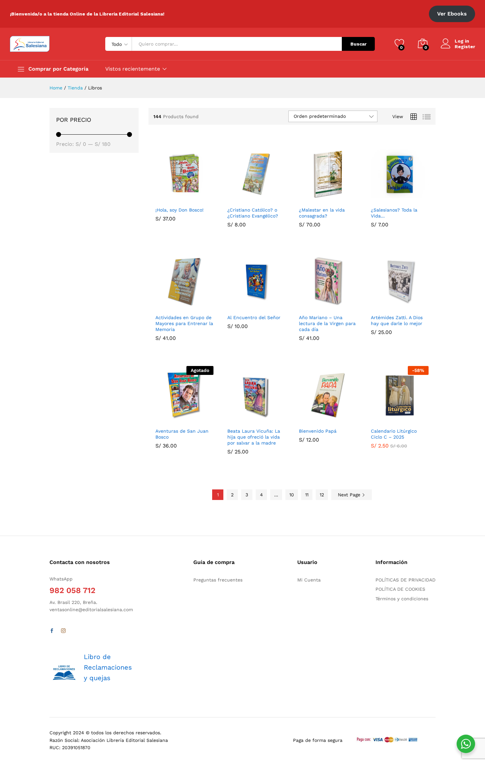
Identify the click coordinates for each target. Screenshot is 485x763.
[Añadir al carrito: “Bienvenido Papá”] (311, 420)
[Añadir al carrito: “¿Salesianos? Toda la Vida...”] (383, 199)
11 (306, 494)
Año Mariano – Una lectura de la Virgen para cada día (327, 323)
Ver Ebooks (452, 14)
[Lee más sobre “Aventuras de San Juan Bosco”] (168, 420)
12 (322, 494)
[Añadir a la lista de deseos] (198, 199)
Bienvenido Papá (318, 431)
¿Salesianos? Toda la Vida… (394, 212)
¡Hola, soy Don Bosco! (179, 210)
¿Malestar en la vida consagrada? (322, 212)
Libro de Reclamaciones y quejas (108, 667)
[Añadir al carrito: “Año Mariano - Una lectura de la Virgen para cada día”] (311, 306)
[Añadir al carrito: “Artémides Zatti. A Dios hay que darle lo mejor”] (383, 306)
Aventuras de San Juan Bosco (182, 434)
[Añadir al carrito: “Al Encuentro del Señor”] (239, 306)
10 (291, 494)
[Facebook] (51, 631)
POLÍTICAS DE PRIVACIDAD (405, 579)
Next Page (350, 494)
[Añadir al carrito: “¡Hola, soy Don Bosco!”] (168, 199)
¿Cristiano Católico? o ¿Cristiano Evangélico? (252, 212)
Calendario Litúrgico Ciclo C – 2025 (394, 434)
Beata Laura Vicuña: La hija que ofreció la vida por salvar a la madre (253, 437)
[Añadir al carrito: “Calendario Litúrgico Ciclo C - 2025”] (383, 420)
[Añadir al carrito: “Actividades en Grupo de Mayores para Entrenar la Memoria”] (168, 306)
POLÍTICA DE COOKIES (400, 589)
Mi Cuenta (309, 579)
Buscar (358, 44)
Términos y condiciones (401, 598)
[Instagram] (63, 631)
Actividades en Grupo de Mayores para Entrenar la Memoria (184, 323)
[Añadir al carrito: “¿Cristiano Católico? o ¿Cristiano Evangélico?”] (239, 199)
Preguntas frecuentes (217, 579)
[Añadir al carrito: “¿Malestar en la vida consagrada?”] (311, 199)
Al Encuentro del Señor (253, 317)
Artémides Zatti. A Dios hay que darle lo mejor (397, 320)
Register (465, 46)
